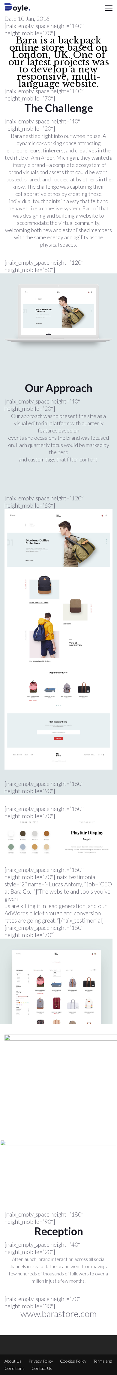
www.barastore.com (58, 1313)
